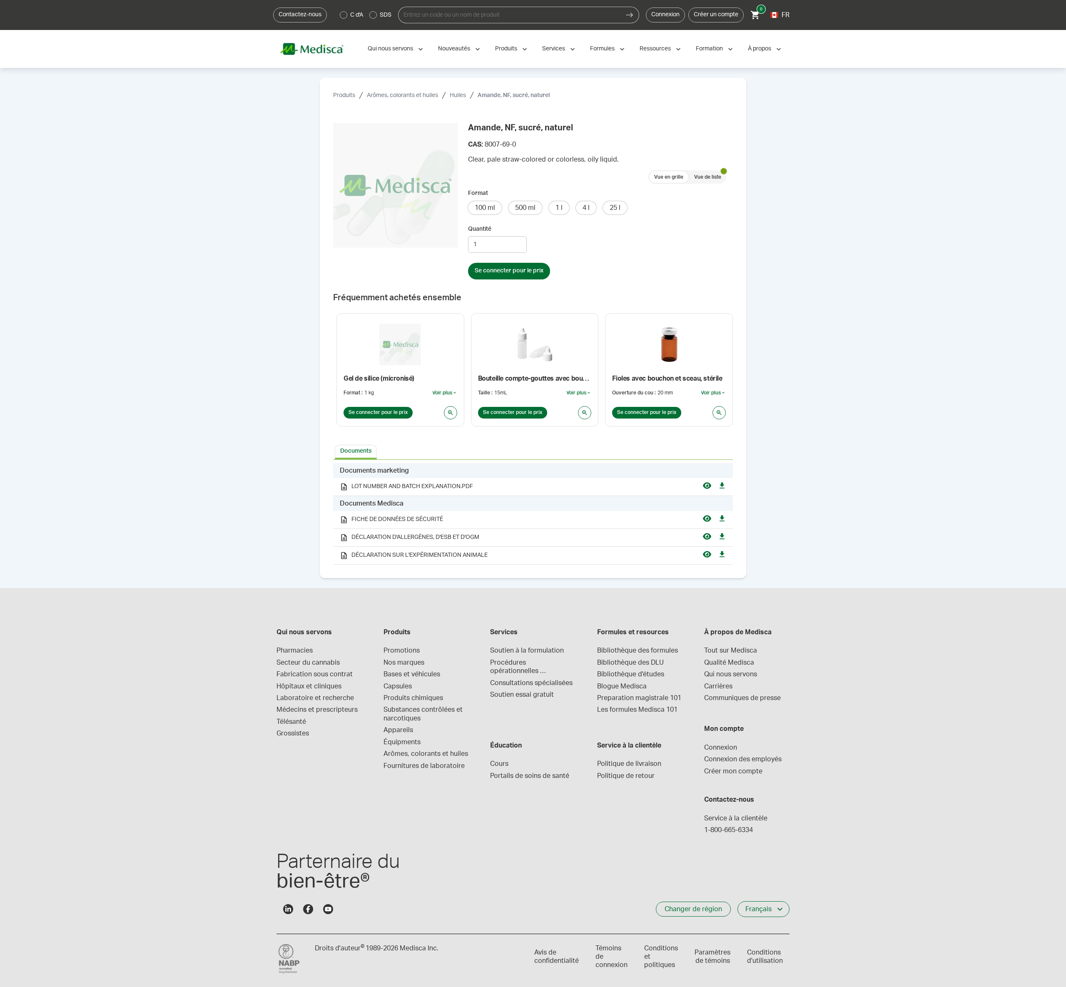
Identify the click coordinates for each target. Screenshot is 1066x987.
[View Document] (707, 486)
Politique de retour (626, 776)
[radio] (343, 15)
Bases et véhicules (412, 674)
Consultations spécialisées (531, 683)
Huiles (458, 95)
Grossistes (292, 733)
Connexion (665, 14)
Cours (499, 763)
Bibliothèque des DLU (630, 662)
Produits (506, 49)
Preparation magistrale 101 (639, 698)
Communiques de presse (742, 698)
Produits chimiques (413, 698)
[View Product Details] (450, 412)
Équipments (402, 742)
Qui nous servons (390, 49)
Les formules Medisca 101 (637, 709)
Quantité (479, 229)
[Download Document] (722, 486)
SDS (385, 15)
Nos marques (404, 662)
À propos (759, 49)
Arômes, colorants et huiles (402, 95)
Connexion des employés (743, 759)
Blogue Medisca (622, 686)
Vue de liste (707, 176)
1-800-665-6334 (728, 830)
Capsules (398, 686)
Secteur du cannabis (308, 662)
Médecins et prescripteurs (317, 709)
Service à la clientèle (735, 818)
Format (478, 193)
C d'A (356, 15)
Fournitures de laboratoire (424, 766)
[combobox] (509, 15)
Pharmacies (294, 650)
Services (553, 49)
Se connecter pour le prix (509, 271)
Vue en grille (668, 176)
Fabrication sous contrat (314, 674)
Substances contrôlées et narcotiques (424, 713)
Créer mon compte (733, 771)
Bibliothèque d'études (630, 674)
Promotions (402, 650)
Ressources (655, 49)
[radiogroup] (365, 15)
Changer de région (693, 909)
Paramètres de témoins (712, 956)
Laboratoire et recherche (315, 698)
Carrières (718, 686)
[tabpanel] (533, 514)
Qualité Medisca (729, 662)
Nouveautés (454, 49)
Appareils (398, 730)
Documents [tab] (355, 451)
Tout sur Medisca (730, 650)
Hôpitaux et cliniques (308, 686)
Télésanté (291, 721)
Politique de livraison (629, 763)
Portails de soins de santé (529, 776)
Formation (709, 49)
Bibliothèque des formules (637, 650)
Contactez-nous (300, 14)
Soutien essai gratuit (522, 694)
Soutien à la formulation (527, 650)
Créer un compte (716, 14)
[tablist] (533, 451)
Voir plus (444, 393)
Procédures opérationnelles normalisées (515, 667)
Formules (602, 49)
